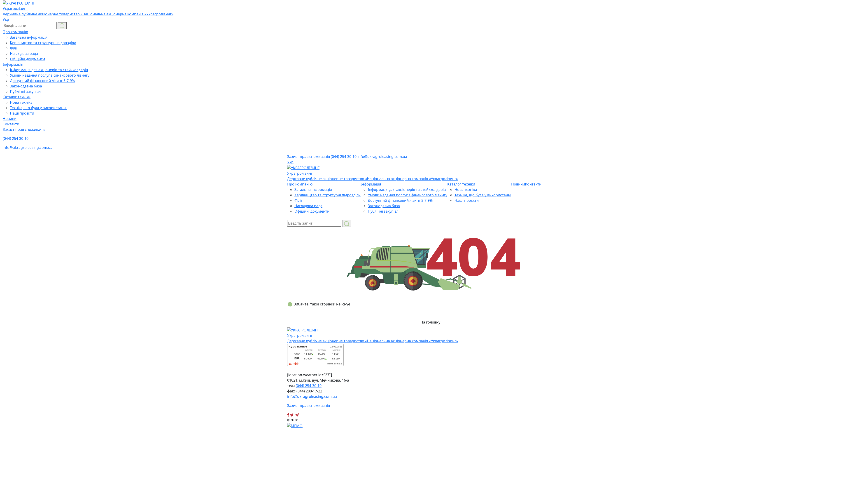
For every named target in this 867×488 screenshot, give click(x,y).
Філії (14, 48)
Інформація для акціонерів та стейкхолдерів (49, 69)
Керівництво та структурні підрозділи (43, 42)
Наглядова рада (24, 53)
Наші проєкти (22, 113)
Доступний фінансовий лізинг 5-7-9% (42, 80)
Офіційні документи (27, 58)
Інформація (13, 64)
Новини (9, 118)
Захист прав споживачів (24, 129)
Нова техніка (21, 102)
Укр (6, 19)
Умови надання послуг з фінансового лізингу (49, 75)
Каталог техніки (16, 96)
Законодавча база (26, 86)
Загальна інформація (28, 37)
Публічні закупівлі (26, 91)
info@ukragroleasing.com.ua (27, 147)
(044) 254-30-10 (15, 138)
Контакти (11, 124)
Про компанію (15, 31)
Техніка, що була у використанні (38, 107)
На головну (430, 322)
